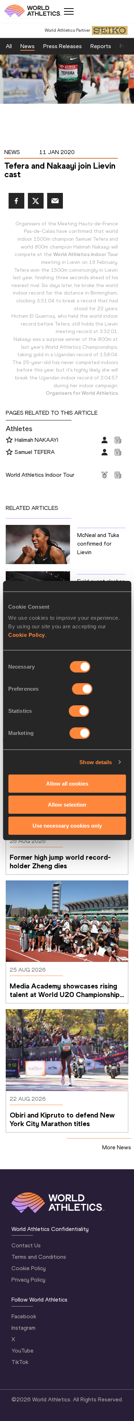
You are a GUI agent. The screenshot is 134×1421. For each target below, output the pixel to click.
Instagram (23, 1327)
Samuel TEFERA (35, 452)
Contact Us (26, 1245)
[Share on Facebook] (16, 201)
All (9, 46)
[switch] (82, 689)
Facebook (23, 1316)
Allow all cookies (67, 784)
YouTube (22, 1350)
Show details (95, 762)
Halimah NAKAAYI (36, 439)
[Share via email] (55, 201)
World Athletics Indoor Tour (40, 474)
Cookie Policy (26, 635)
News (27, 46)
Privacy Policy (28, 1279)
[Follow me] (9, 440)
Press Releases (62, 46)
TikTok (19, 1362)
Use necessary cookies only (67, 825)
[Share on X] (36, 201)
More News (116, 1147)
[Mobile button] (68, 11)
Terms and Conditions (38, 1256)
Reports (100, 46)
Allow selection (67, 805)
